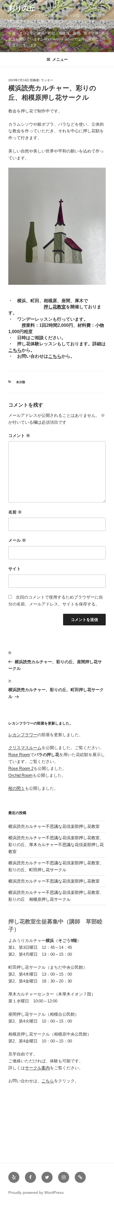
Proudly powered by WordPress (36, 1192)
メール (17, 540)
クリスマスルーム (25, 747)
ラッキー (47, 80)
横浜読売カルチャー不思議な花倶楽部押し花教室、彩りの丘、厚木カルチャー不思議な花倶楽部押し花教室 (56, 844)
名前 (15, 512)
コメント (19, 435)
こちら (15, 350)
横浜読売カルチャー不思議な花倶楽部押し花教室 (54, 826)
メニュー (60, 59)
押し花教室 (55, 306)
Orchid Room (20, 775)
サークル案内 (37, 1067)
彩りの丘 (21, 8)
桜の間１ (16, 788)
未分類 (20, 382)
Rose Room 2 (20, 768)
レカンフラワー (22, 734)
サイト (14, 568)
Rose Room (19, 754)
